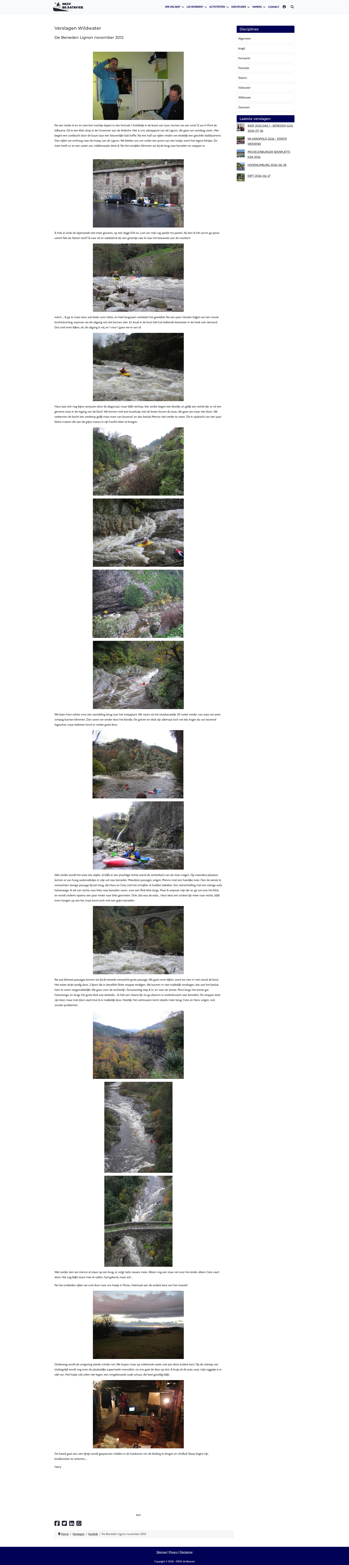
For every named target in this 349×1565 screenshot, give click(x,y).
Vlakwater (244, 87)
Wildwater (244, 97)
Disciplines (238, 6)
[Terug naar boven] (342, 1558)
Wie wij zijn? (172, 6)
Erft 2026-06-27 (259, 176)
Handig (257, 6)
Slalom (242, 78)
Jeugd (241, 48)
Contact (273, 7)
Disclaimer (186, 1552)
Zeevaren (244, 107)
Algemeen (244, 38)
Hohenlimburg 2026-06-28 (267, 165)
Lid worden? (195, 6)
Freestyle (243, 68)
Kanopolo (244, 58)
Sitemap (162, 1552)
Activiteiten (217, 6)
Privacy (173, 1552)
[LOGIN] (284, 6)
